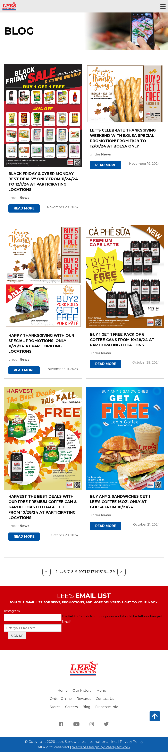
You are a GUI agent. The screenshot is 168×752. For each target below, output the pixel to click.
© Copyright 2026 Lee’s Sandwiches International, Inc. (71, 742)
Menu (101, 690)
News (24, 198)
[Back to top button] (155, 716)
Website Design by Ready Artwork (101, 747)
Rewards (84, 699)
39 (111, 572)
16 (103, 572)
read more (24, 208)
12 (88, 572)
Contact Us (105, 699)
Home (63, 690)
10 (80, 572)
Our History (82, 690)
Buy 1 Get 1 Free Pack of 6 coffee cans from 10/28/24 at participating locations (122, 339)
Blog (86, 707)
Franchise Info (106, 707)
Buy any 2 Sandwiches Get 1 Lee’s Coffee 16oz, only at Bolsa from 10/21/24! (120, 501)
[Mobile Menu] (163, 6)
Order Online (61, 699)
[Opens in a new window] (61, 724)
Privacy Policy (131, 742)
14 (96, 572)
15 (100, 572)
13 (92, 572)
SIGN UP (17, 635)
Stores (55, 707)
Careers (71, 707)
